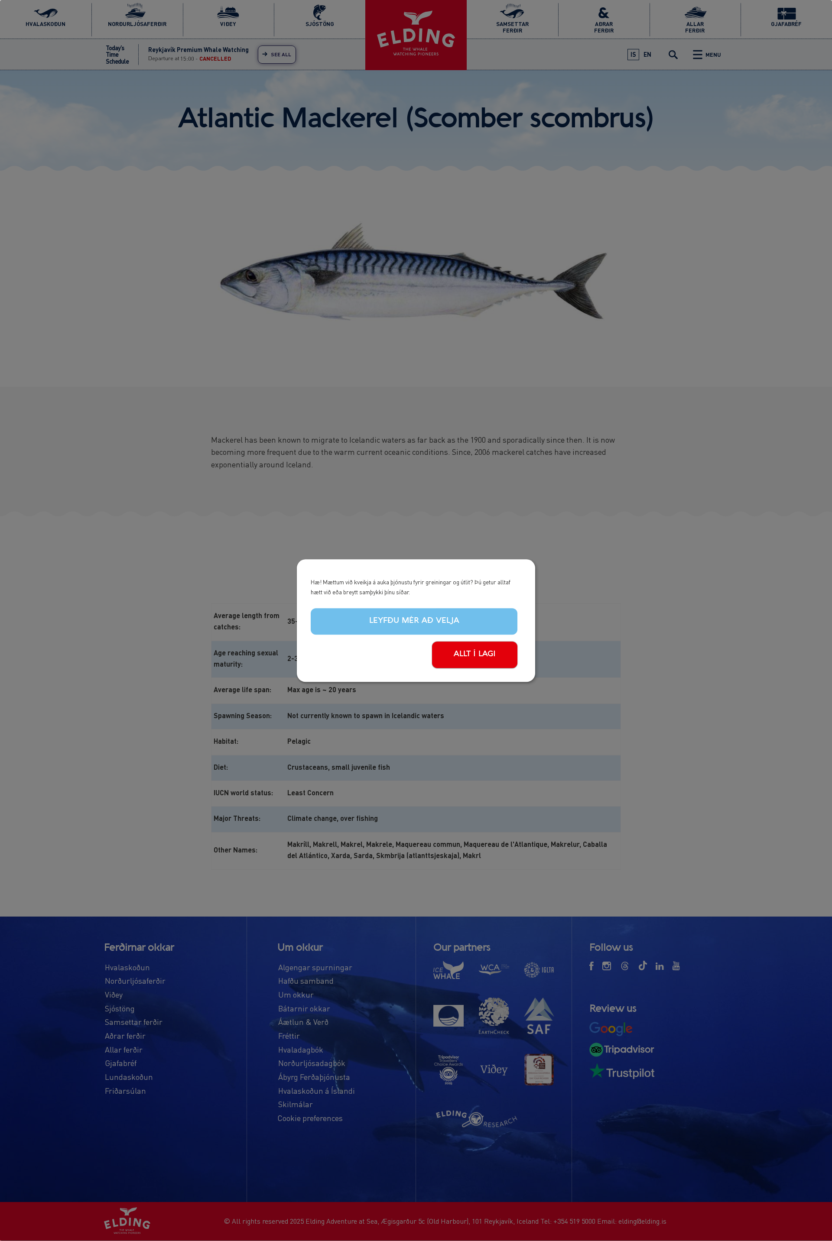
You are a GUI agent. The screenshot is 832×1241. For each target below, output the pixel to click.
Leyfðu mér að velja (414, 621)
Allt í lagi (475, 654)
